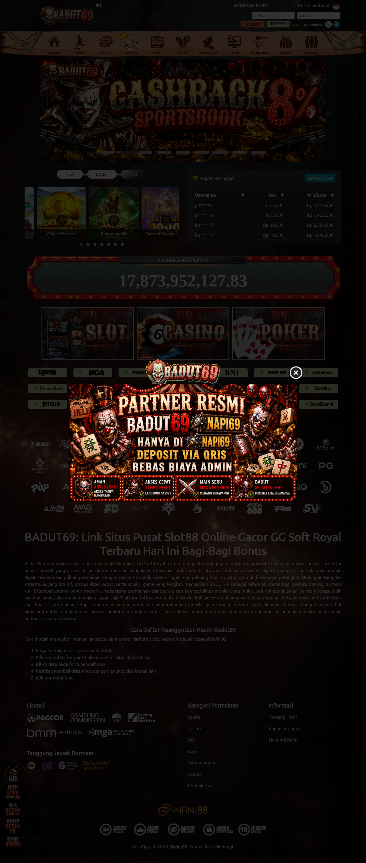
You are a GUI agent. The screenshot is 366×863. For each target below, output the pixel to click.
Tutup (296, 372)
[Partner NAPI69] (183, 442)
